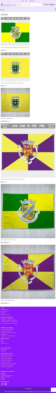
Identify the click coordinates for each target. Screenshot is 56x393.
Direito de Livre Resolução (7, 365)
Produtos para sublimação (7, 329)
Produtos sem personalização (8, 332)
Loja (26, 0)
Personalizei (28, 388)
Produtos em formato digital (8, 336)
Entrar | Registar (49, 4)
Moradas (3, 313)
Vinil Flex (3, 351)
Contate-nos (32, 0)
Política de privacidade (6, 360)
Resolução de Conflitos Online (8, 363)
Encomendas (4, 311)
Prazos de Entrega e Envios (8, 355)
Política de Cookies (6, 361)
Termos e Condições (6, 358)
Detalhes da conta (5, 314)
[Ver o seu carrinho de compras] (55, 9)
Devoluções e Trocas (6, 356)
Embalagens (4, 334)
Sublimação (4, 349)
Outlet (2, 341)
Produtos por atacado (6, 331)
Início (22, 0)
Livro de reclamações (6, 366)
